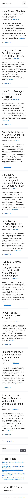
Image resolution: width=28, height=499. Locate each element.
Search (4, 448)
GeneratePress (21, 497)
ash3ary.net (7, 3)
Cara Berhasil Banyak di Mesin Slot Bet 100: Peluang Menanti (13, 135)
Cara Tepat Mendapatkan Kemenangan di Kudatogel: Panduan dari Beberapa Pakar (13, 180)
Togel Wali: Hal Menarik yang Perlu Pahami (12, 315)
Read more (22, 38)
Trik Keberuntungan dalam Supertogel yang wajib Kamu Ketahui (12, 356)
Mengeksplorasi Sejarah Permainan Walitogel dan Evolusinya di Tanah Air (12, 401)
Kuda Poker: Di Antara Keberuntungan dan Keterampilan (13, 14)
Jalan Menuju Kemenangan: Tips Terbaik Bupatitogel (12, 224)
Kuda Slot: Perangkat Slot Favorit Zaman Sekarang (13, 94)
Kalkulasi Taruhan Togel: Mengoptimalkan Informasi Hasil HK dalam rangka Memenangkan (11, 268)
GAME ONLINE (7, 42)
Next (11, 441)
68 (8, 441)
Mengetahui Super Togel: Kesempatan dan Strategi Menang (13, 53)
